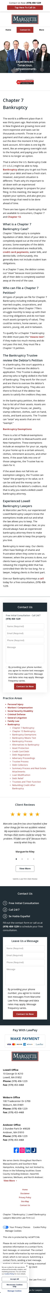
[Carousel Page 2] (22, 859)
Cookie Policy (39, 1227)
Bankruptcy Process (22, 741)
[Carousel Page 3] (28, 859)
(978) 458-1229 (19, 1081)
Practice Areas (12, 698)
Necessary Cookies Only (15, 1286)
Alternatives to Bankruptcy (25, 744)
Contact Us (25, 30)
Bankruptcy (10, 169)
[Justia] (33, 1150)
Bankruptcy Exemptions (24, 734)
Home (8, 30)
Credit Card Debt (20, 751)
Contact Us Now (25, 686)
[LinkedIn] (28, 1150)
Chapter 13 (14, 216)
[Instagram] (22, 1150)
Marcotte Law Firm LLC (34, 1279)
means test (37, 336)
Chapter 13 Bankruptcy (23, 731)
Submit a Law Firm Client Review (25, 879)
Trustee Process (20, 761)
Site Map (25, 1201)
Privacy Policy (25, 1197)
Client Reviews (25, 805)
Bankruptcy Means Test (24, 737)
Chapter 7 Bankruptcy (23, 727)
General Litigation (17, 717)
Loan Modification (21, 775)
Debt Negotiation (21, 754)
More (41, 30)
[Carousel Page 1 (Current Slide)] (16, 859)
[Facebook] (16, 1150)
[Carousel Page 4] (34, 859)
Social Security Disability (20, 711)
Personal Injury (15, 704)
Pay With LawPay (25, 1030)
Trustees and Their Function (26, 781)
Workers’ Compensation (20, 707)
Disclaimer (25, 1193)
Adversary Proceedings (23, 758)
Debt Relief (17, 778)
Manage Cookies (13, 1230)
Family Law (13, 721)
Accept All (14, 1279)
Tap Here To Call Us (25, 7)
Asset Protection (20, 748)
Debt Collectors (20, 764)
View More (25, 868)
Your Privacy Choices (20, 1227)
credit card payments (16, 252)
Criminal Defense (16, 714)
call (42, 578)
